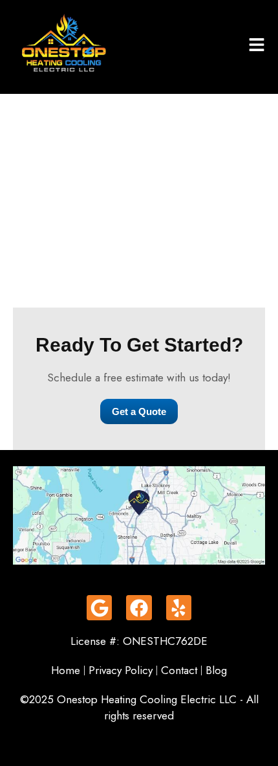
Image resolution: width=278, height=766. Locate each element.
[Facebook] (138, 607)
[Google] (99, 607)
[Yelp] (178, 607)
